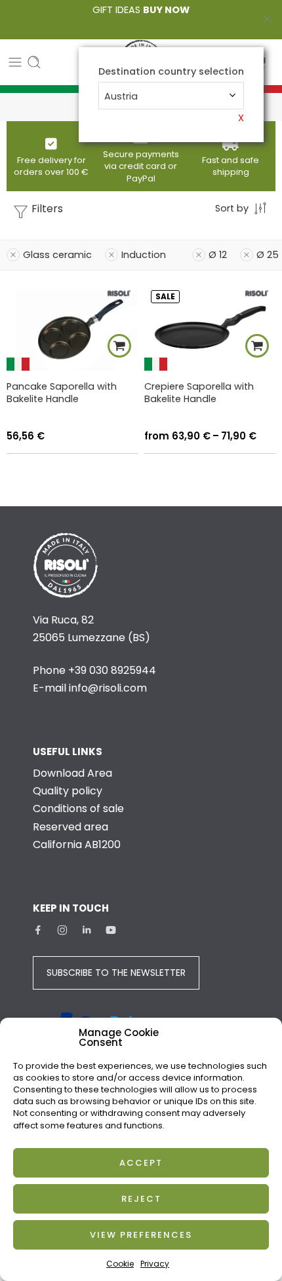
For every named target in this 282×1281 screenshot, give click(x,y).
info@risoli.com (108, 688)
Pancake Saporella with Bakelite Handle (62, 392)
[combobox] (171, 95)
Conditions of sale (78, 808)
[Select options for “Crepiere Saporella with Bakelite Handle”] (257, 346)
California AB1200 (77, 844)
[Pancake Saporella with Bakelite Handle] (72, 327)
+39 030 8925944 (112, 670)
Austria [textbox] (121, 96)
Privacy (154, 1263)
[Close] (267, 19)
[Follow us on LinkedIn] (86, 930)
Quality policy (67, 790)
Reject (141, 1199)
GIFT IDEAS (141, 9)
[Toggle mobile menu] (15, 62)
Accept (141, 1163)
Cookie (120, 1263)
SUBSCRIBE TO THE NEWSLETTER (116, 972)
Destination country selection (171, 72)
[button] (119, 346)
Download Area (72, 773)
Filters (46, 208)
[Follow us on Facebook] (38, 930)
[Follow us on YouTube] (111, 930)
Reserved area (70, 826)
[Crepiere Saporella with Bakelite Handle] (209, 327)
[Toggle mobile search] (34, 62)
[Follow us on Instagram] (62, 930)
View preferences (141, 1235)
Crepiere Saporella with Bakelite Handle (199, 392)
